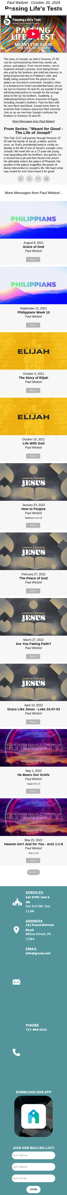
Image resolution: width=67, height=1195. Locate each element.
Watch (33, 259)
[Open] (58, 12)
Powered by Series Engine (33, 882)
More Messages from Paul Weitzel (33, 121)
